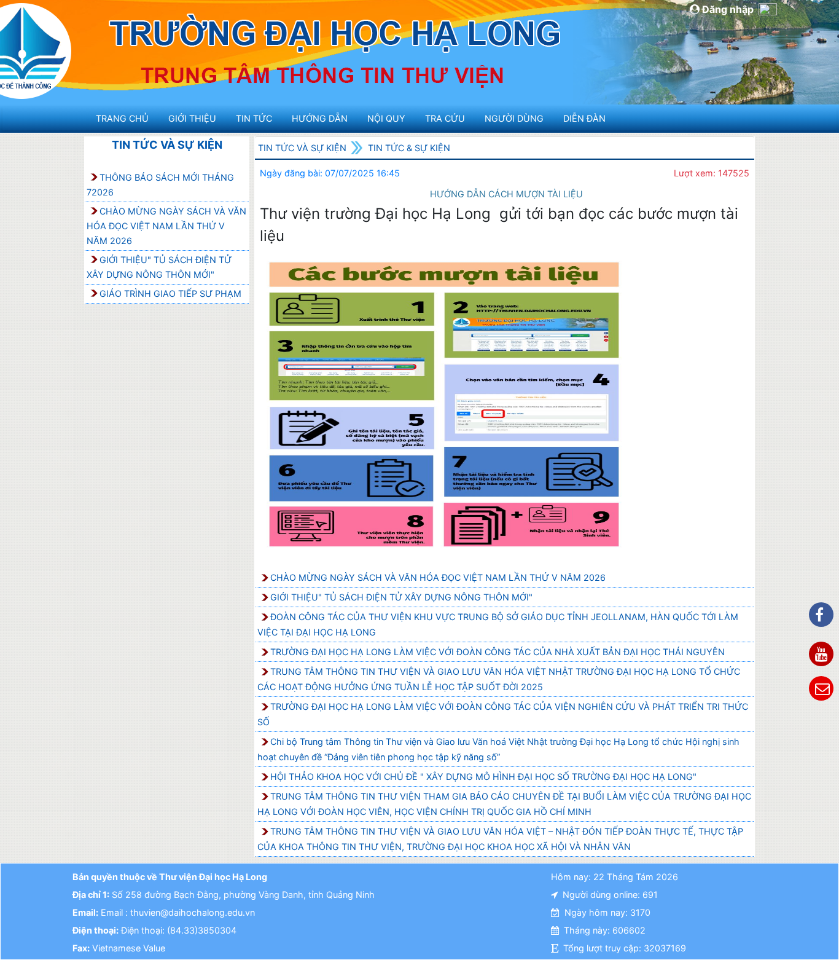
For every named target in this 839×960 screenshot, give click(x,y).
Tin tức (254, 118)
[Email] (821, 688)
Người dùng (514, 118)
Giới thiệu (192, 118)
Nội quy (386, 118)
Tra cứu (445, 118)
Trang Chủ (122, 118)
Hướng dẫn (320, 118)
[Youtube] (821, 654)
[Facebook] (821, 614)
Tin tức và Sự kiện (167, 144)
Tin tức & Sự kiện (409, 148)
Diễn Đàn (584, 118)
